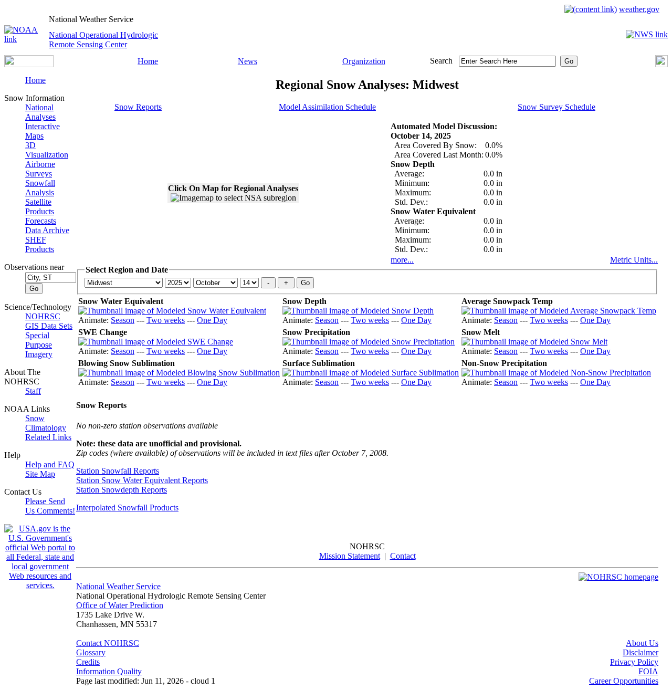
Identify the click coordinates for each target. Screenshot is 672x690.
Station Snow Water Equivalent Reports (142, 480)
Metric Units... (634, 259)
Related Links (48, 437)
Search (441, 60)
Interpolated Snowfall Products (127, 507)
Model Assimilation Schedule (327, 106)
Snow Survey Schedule (556, 106)
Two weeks (165, 320)
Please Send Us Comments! (50, 506)
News (247, 61)
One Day (212, 320)
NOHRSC (42, 316)
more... (402, 259)
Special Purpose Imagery (38, 345)
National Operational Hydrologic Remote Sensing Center (103, 39)
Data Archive (47, 230)
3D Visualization (46, 150)
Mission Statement (349, 555)
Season (122, 320)
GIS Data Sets (48, 325)
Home (148, 61)
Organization (363, 61)
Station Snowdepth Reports (121, 489)
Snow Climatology (45, 423)
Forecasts (40, 220)
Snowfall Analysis (40, 188)
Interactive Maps (42, 131)
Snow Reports (138, 106)
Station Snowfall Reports (117, 470)
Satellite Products (39, 206)
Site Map (40, 473)
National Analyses (40, 112)
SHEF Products (39, 244)
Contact (403, 555)
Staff (33, 390)
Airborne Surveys (40, 169)
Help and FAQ (50, 464)
